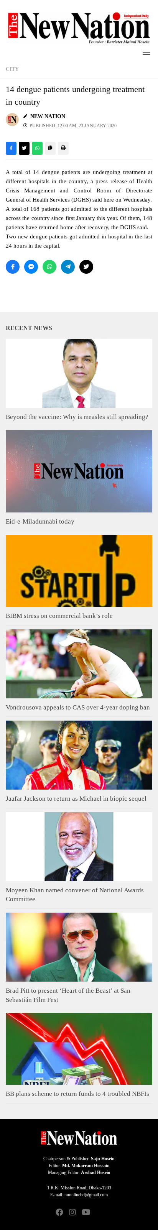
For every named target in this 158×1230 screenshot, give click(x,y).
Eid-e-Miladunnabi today (40, 521)
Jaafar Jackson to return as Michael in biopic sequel (76, 798)
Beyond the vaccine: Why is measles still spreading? (77, 416)
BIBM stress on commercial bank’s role (59, 615)
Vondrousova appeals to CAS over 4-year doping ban (78, 707)
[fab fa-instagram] (72, 1213)
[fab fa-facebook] (59, 1213)
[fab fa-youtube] (85, 1213)
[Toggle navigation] (146, 52)
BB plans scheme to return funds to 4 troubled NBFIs (77, 1093)
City (12, 69)
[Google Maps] (98, 1213)
